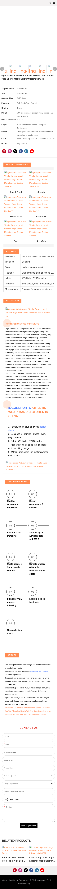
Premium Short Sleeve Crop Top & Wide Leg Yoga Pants (13, 859)
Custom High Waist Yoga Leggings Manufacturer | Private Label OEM (41, 859)
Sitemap (35, 884)
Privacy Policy (24, 884)
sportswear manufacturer (39, 671)
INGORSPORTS (19, 408)
